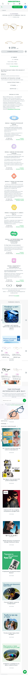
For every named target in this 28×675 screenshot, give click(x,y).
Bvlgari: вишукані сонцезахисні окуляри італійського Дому (11, 541)
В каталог (22, 167)
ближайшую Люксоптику (14, 109)
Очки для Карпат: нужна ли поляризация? (11, 603)
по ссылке (16, 295)
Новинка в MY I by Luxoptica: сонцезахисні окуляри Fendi (11, 510)
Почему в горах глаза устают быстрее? (11, 633)
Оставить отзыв (16, 16)
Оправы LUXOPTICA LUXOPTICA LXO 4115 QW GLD (16, 355)
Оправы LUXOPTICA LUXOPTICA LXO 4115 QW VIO (5, 355)
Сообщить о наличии (12, 51)
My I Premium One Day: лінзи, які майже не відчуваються (11, 449)
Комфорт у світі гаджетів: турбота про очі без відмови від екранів (11, 327)
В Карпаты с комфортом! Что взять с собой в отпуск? (11, 664)
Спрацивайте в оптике (19, 199)
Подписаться (24, 400)
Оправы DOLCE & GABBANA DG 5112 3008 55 (6, 376)
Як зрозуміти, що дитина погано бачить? (11, 572)
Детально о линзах (20, 139)
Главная (4, 10)
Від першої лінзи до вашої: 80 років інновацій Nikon (11, 480)
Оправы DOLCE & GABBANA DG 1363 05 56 (16, 376)
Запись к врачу (17, 6)
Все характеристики (14, 66)
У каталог (22, 138)
